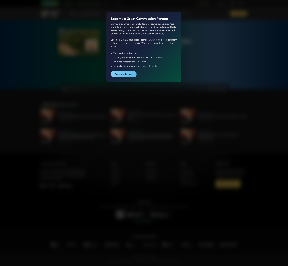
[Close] (178, 15)
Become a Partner (123, 74)
